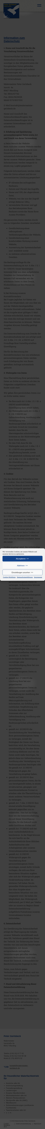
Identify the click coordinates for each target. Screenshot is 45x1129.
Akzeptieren (21, 558)
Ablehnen (21, 565)
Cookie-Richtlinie (9, 577)
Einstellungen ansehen (21, 572)
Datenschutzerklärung (25, 577)
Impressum (38, 577)
